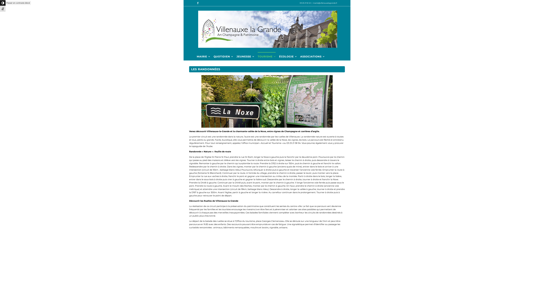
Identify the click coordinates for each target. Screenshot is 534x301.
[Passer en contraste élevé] (3, 3)
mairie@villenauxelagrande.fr (325, 3)
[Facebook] (198, 3)
